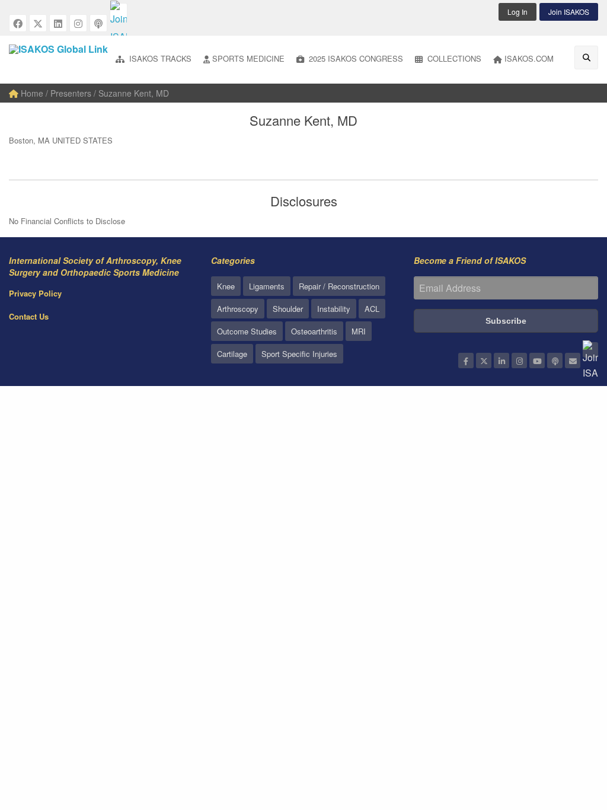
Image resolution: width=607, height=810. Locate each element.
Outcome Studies (247, 331)
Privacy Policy (35, 293)
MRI (359, 331)
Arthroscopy (237, 308)
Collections (453, 58)
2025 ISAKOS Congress (354, 58)
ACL (372, 308)
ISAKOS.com (529, 58)
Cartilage (232, 353)
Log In (517, 12)
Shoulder (288, 308)
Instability (333, 308)
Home (30, 93)
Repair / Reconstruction (339, 286)
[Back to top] (568, 736)
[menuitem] (153, 60)
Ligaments (267, 286)
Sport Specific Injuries (299, 353)
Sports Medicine (248, 58)
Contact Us (29, 316)
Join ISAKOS (568, 12)
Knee (226, 286)
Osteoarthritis (314, 331)
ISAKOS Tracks (159, 58)
